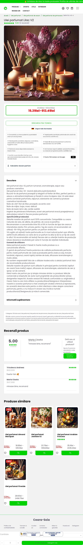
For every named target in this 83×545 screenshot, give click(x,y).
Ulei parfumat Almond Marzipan (15, 435)
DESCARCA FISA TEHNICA (41, 123)
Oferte (26, 7)
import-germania (48, 316)
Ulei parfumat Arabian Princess (67, 435)
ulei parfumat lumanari (38, 320)
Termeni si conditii (23, 527)
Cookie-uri (34, 527)
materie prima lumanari (13, 318)
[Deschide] (77, 8)
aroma (13, 316)
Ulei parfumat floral (68, 313)
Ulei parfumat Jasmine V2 (37, 435)
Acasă (6, 16)
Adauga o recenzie (69, 356)
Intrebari (42, 7)
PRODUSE (15, 7)
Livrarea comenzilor (43, 527)
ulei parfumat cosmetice (22, 320)
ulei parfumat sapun (52, 320)
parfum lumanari (31, 318)
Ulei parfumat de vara (54, 313)
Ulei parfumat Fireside (15, 486)
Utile (34, 7)
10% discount (17, 313)
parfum (23, 318)
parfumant (41, 318)
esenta (29, 316)
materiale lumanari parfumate (63, 316)
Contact (26, 11)
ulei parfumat (62, 318)
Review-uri (16, 11)
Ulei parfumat (16, 16)
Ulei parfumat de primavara (52, 16)
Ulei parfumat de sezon (31, 16)
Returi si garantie (55, 527)
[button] (41, 180)
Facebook (66, 526)
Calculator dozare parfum (20, 166)
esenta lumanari (37, 316)
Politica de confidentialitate (9, 527)
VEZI (73, 157)
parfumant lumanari (51, 318)
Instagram (75, 526)
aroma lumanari (21, 316)
